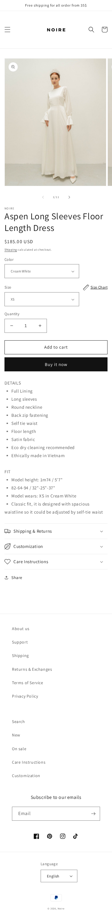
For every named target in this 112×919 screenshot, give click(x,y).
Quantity (11, 313)
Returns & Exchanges (32, 669)
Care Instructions (28, 762)
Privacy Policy (25, 696)
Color (8, 259)
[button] (7, 29)
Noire (61, 908)
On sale (19, 748)
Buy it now (56, 364)
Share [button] (16, 577)
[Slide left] (43, 197)
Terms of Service (27, 682)
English (53, 876)
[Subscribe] (93, 814)
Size (56, 287)
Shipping (10, 250)
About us (21, 628)
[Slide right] (69, 197)
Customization (26, 775)
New (16, 735)
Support (20, 642)
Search (18, 721)
